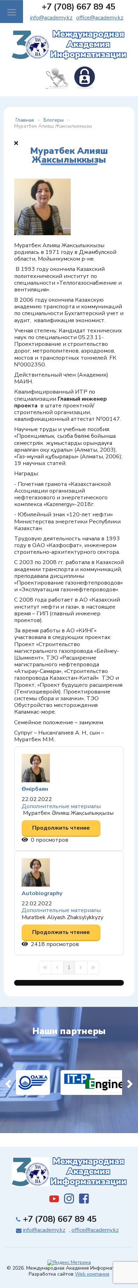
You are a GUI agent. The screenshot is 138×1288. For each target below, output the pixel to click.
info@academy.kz (51, 18)
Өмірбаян (35, 789)
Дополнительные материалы (61, 806)
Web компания (92, 1274)
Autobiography (42, 893)
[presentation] (8, 1082)
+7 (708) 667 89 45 (78, 6)
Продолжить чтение (61, 828)
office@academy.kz (99, 18)
